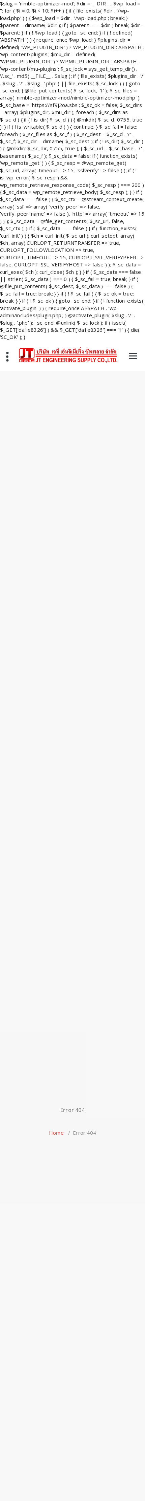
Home (56, 1132)
